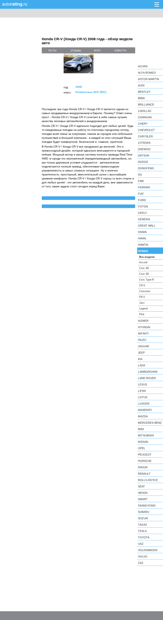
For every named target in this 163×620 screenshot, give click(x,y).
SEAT (141, 486)
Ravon (142, 467)
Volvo (142, 556)
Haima (142, 232)
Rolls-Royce (148, 480)
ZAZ (140, 562)
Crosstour (144, 291)
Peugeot (144, 454)
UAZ (141, 543)
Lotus (142, 397)
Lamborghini (147, 371)
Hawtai (143, 244)
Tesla (142, 531)
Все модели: (147, 256)
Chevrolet (146, 130)
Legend (143, 308)
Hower (143, 320)
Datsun (143, 155)
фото (97, 50)
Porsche (144, 461)
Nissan (143, 441)
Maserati (145, 410)
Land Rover (147, 378)
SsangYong (147, 505)
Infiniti (143, 333)
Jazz (142, 302)
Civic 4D (144, 268)
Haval (142, 238)
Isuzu (142, 339)
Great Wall (146, 225)
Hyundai (144, 327)
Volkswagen (147, 550)
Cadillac (144, 110)
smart (143, 499)
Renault (144, 473)
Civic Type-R (146, 279)
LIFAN (142, 390)
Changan (145, 117)
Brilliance (146, 104)
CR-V (142, 285)
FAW (141, 181)
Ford (142, 200)
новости (120, 50)
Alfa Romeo (147, 72)
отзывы (76, 50)
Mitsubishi (146, 435)
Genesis (144, 219)
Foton (143, 206)
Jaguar (143, 346)
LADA (141, 365)
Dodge (143, 161)
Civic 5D (144, 273)
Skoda (142, 492)
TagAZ (142, 524)
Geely (142, 212)
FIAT (141, 193)
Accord (143, 262)
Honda (143, 251)
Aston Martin (148, 79)
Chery (142, 123)
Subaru (143, 511)
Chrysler (145, 136)
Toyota (143, 537)
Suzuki (143, 518)
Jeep (141, 352)
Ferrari (144, 187)
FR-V (142, 296)
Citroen (144, 142)
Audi (141, 85)
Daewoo (144, 149)
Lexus (142, 384)
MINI (141, 429)
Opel (141, 448)
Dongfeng (146, 168)
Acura (142, 66)
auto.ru (14, 4)
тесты (52, 50)
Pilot (141, 314)
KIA (140, 359)
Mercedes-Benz (150, 422)
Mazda (143, 416)
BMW (141, 98)
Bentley (144, 91)
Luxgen (143, 403)
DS (140, 174)
